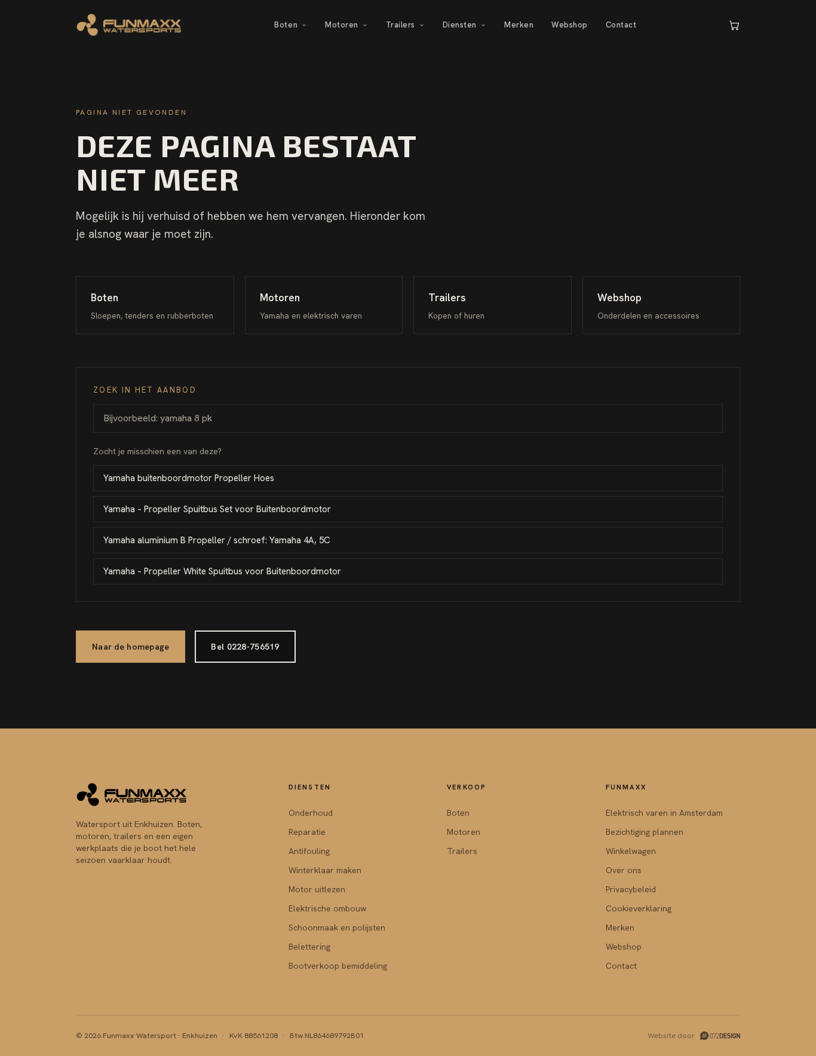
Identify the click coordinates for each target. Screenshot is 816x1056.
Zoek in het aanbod (145, 390)
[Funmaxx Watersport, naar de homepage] (129, 25)
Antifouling (309, 851)
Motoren (341, 25)
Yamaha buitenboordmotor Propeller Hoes (188, 478)
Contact (621, 25)
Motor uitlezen (317, 889)
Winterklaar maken (325, 870)
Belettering (309, 946)
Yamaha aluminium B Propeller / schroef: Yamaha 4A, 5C (216, 540)
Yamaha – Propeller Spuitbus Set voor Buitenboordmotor (217, 509)
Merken (518, 25)
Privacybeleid (631, 889)
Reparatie (307, 832)
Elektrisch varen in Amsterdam (664, 812)
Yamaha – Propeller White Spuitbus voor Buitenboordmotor (222, 571)
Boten (285, 25)
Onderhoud (311, 812)
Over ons (624, 870)
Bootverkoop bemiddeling (338, 965)
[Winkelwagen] (734, 25)
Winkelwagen (631, 851)
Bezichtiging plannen (644, 832)
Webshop (569, 25)
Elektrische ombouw (327, 908)
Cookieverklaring (638, 908)
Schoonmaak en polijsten (337, 927)
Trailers (400, 25)
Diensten (460, 25)
